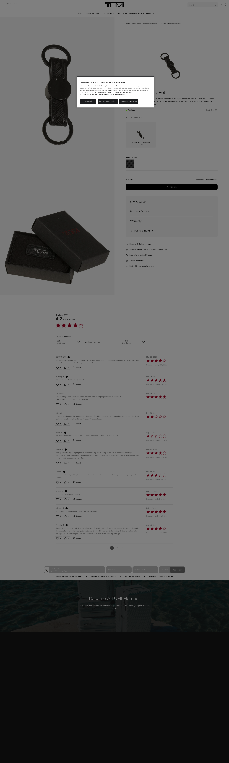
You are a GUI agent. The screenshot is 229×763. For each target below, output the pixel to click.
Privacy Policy (104, 94)
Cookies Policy (120, 94)
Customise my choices (128, 101)
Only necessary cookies (107, 101)
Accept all (88, 101)
